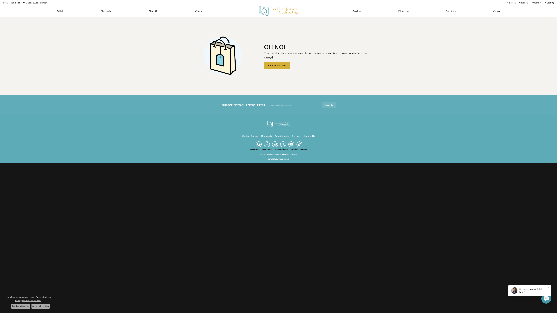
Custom (199, 10)
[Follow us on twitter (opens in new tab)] (283, 144)
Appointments (282, 135)
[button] (511, 2)
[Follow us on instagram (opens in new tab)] (275, 144)
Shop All (153, 10)
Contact (497, 10)
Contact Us (309, 135)
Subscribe (328, 104)
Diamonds (106, 10)
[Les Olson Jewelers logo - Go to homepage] (279, 11)
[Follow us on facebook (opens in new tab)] (267, 144)
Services (357, 10)
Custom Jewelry (250, 135)
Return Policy (254, 149)
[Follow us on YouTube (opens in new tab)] (291, 144)
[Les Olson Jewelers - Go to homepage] (278, 123)
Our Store (451, 10)
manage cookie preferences (28, 300)
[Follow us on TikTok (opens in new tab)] (299, 144)
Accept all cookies (40, 306)
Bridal (60, 10)
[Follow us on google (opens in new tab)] (259, 144)
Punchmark (284, 159)
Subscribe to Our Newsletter (243, 105)
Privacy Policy (267, 149)
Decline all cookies (20, 306)
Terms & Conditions (281, 149)
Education (403, 10)
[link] (11, 2)
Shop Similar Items (277, 65)
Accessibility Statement (299, 149)
